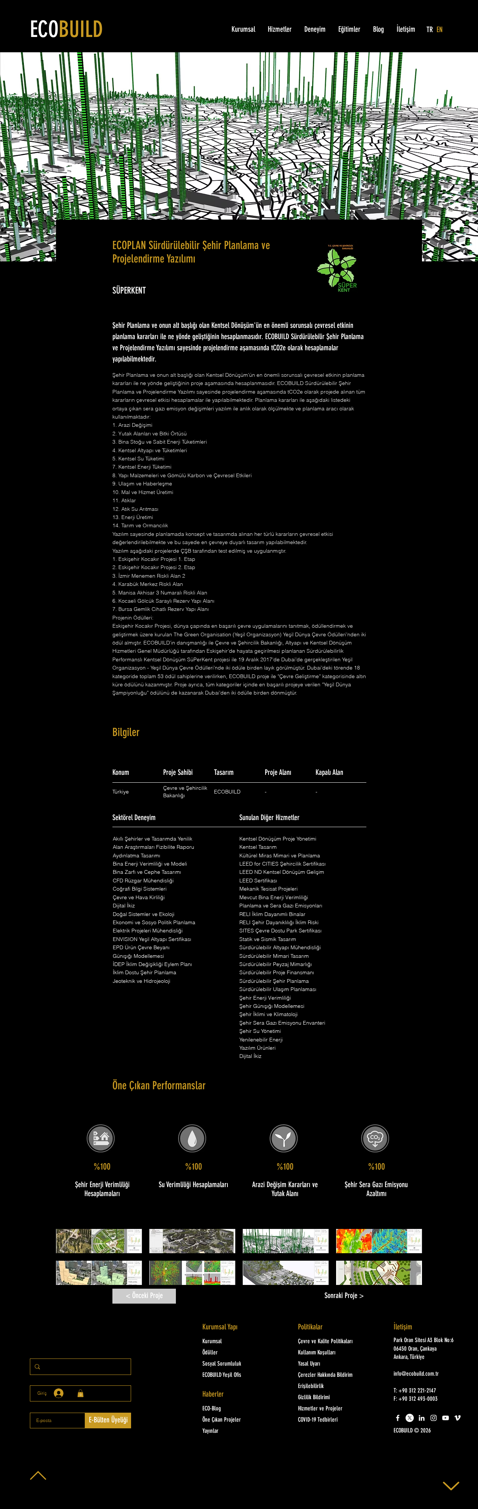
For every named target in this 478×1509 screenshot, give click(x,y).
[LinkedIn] (422, 1418)
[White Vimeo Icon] (457, 1418)
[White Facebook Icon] (398, 1418)
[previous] (69, 1261)
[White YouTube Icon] (445, 1418)
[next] (408, 1261)
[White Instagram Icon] (433, 1418)
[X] (410, 1418)
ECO (66, 31)
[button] (99, 1241)
